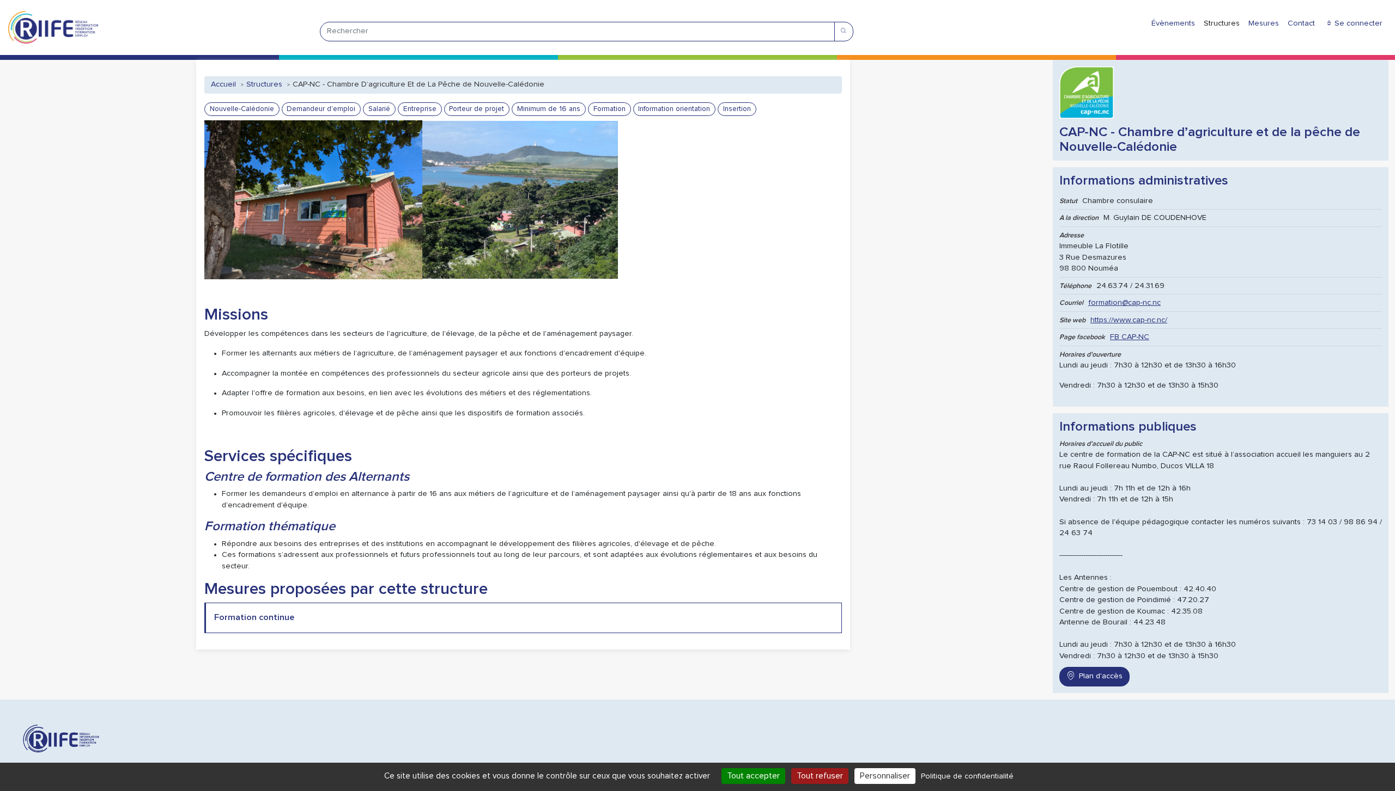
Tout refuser (820, 775)
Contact (1301, 23)
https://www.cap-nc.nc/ (1128, 320)
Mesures (1263, 23)
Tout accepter (753, 775)
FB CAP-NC (1129, 337)
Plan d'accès (1101, 676)
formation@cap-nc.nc (1124, 302)
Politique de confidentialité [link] (967, 776)
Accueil (223, 84)
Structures (1222, 23)
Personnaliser (885, 775)
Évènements (1173, 23)
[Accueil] (53, 27)
